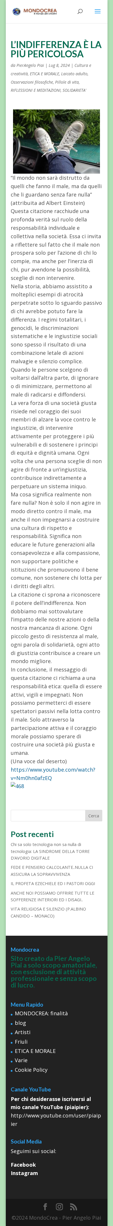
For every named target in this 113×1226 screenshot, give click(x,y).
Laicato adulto (74, 73)
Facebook (23, 1164)
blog (20, 1022)
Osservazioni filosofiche (32, 82)
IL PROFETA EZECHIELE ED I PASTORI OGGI (53, 883)
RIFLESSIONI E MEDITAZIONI (36, 90)
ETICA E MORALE (44, 73)
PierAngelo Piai (30, 65)
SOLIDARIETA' (74, 90)
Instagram (24, 1173)
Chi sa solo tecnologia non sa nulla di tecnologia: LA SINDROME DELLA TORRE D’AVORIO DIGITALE (50, 851)
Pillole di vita (67, 82)
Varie (21, 1060)
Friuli (21, 1041)
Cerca (93, 815)
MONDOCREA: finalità (41, 1013)
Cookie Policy (31, 1069)
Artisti (22, 1032)
